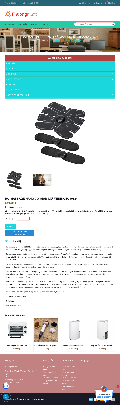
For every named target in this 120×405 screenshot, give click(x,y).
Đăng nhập (86, 3)
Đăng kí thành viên (50, 380)
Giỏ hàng (111, 3)
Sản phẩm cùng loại (15, 314)
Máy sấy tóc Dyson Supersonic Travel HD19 (52, 345)
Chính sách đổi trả (69, 378)
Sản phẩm (23, 25)
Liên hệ (44, 25)
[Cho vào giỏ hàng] (14, 330)
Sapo (42, 399)
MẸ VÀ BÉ (12, 69)
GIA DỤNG (12, 74)
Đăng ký (99, 3)
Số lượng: (9, 219)
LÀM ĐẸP (11, 84)
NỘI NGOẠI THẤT (15, 89)
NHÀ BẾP (11, 63)
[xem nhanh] (20, 330)
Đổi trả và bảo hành (50, 378)
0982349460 (16, 3)
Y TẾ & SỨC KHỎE (15, 79)
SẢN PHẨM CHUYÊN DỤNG (18, 95)
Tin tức (34, 25)
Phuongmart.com (24, 399)
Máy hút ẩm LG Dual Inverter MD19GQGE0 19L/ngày (83, 345)
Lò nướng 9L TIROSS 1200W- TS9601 (21, 345)
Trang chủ (10, 25)
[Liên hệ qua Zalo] (6, 386)
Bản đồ (45, 383)
